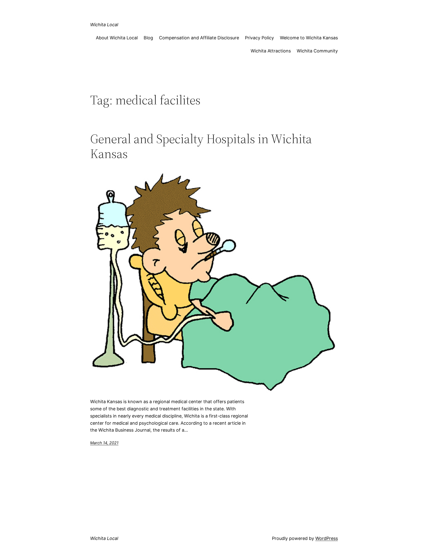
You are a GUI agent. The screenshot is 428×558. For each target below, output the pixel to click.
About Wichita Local (117, 37)
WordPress (326, 538)
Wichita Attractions (271, 50)
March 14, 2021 (104, 442)
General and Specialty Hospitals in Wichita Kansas (201, 146)
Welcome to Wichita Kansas (309, 37)
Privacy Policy (259, 37)
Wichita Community (317, 50)
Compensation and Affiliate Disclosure (199, 37)
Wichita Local (104, 24)
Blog (148, 37)
